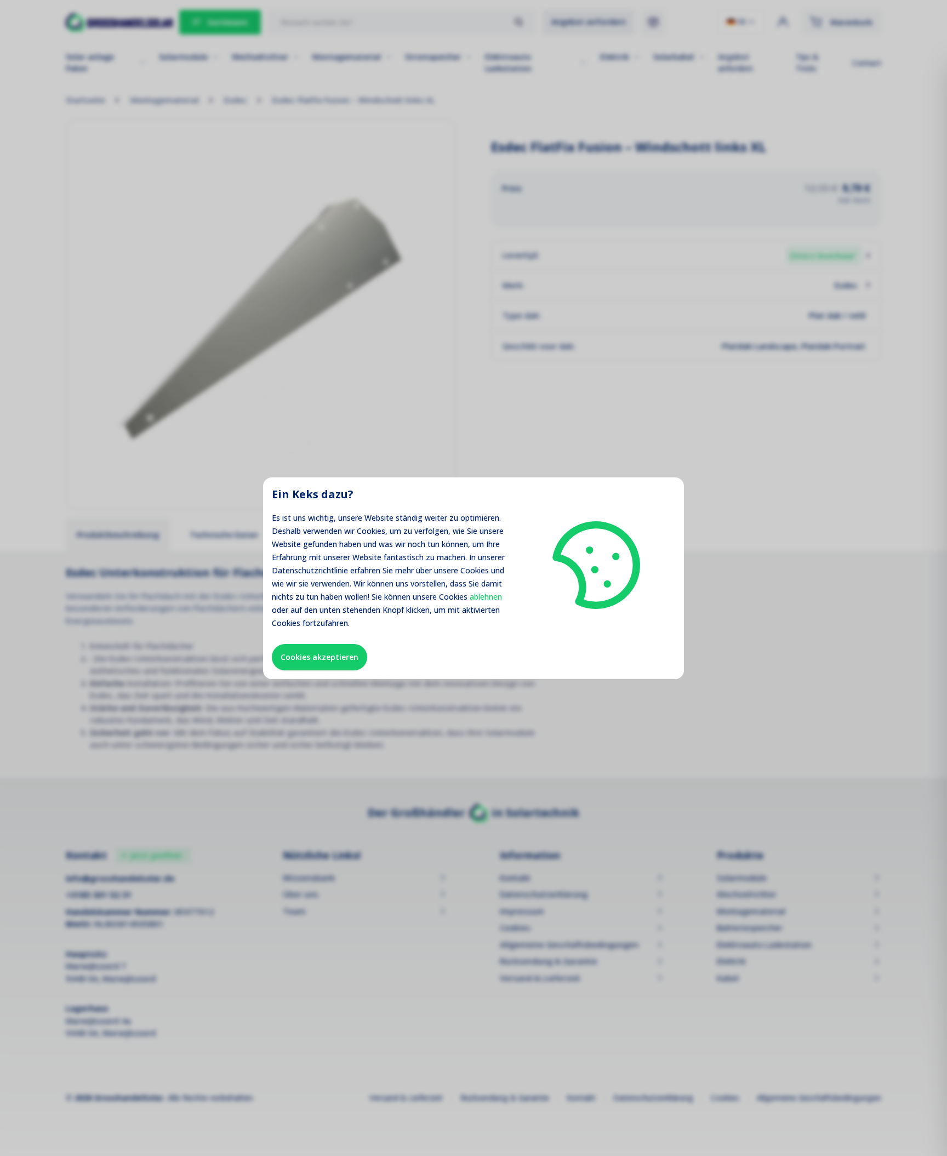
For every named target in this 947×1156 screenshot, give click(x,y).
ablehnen (486, 596)
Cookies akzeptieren (319, 657)
